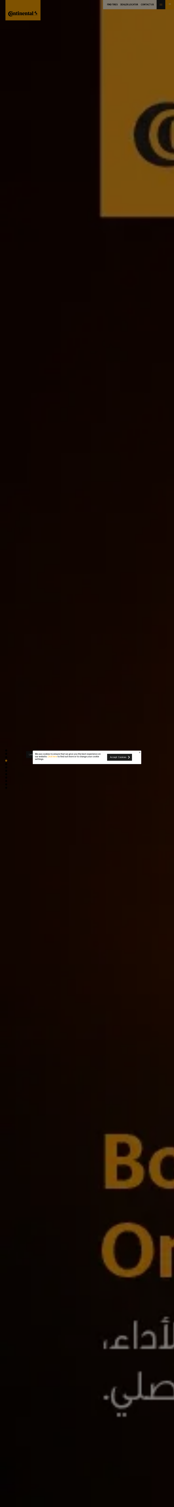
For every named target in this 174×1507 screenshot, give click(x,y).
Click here (52, 757)
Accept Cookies (118, 757)
